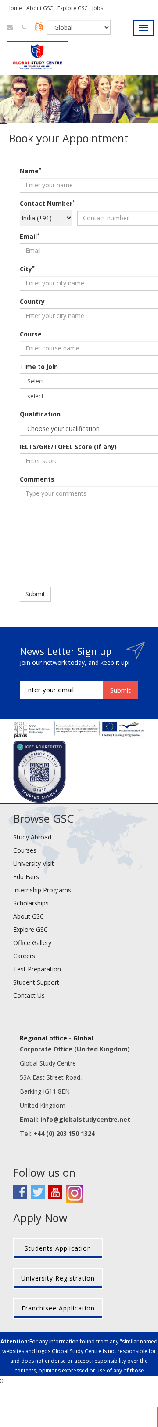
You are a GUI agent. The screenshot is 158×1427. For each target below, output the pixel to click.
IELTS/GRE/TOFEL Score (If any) (68, 446)
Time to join (39, 366)
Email (30, 236)
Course (31, 334)
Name (30, 171)
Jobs (97, 8)
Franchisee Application (58, 1308)
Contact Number (47, 203)
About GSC (39, 8)
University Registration (58, 1278)
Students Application (58, 1248)
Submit (35, 594)
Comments (37, 479)
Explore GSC (72, 8)
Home (14, 8)
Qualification (40, 414)
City (27, 269)
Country (32, 301)
